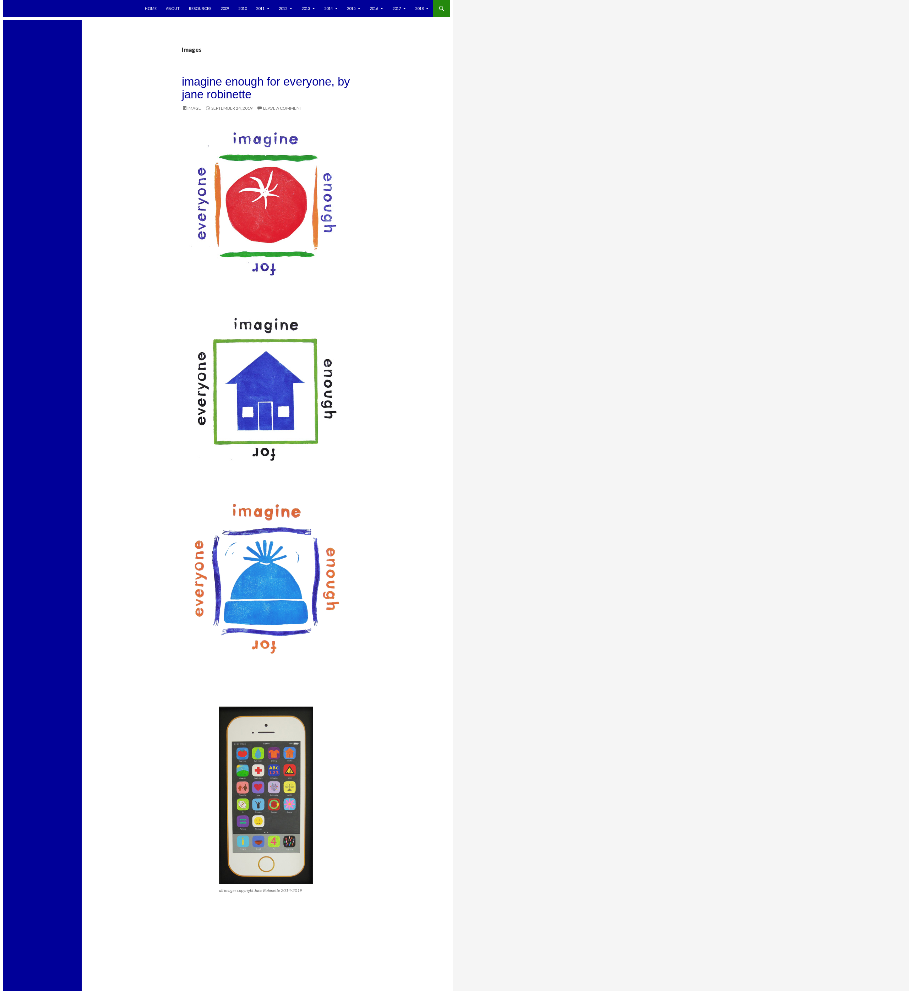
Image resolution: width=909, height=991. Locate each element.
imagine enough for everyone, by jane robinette (266, 88)
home (151, 8)
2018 (419, 8)
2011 (260, 8)
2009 (225, 8)
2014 (328, 8)
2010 (242, 8)
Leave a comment (282, 108)
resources (200, 8)
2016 (374, 8)
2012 (283, 8)
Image (194, 108)
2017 (396, 8)
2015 (351, 8)
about (173, 8)
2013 (305, 8)
